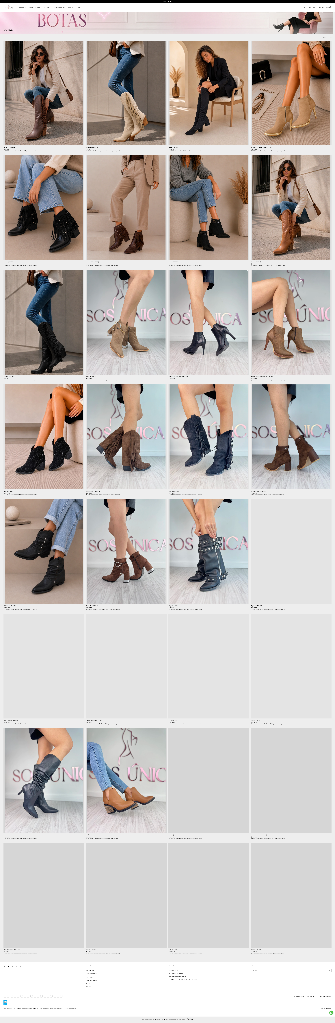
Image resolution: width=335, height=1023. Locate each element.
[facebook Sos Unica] (8, 966)
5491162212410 (173, 970)
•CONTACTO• (47, 7)
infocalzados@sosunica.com (177, 976)
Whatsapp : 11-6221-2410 (176, 973)
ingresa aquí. (60, 1008)
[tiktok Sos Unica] (16, 966)
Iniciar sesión (300, 996)
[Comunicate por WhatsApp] (331, 1013)
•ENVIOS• (71, 7)
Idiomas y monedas (326, 996)
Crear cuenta (310, 996)
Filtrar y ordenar (327, 37)
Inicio (4, 27)
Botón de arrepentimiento (71, 1008)
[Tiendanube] (326, 1009)
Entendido (190, 1019)
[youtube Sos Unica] (12, 966)
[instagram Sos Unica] (4, 966)
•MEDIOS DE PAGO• (34, 7)
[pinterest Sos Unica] (20, 966)
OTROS (78, 7)
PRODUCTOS (22, 7)
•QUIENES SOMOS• (59, 7)
